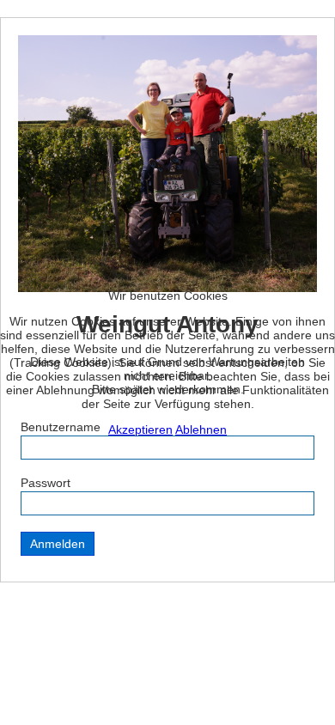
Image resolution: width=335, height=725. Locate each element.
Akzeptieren (140, 429)
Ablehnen (201, 429)
